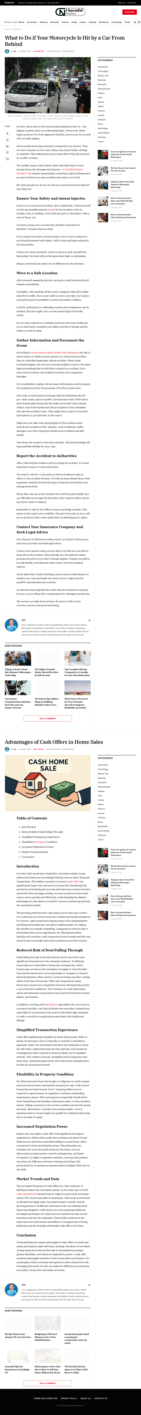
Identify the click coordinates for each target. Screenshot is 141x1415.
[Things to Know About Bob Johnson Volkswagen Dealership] (18, 658)
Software (102, 137)
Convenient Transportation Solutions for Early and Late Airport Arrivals (18, 703)
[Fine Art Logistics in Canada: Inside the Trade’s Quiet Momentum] (103, 154)
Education (54, 22)
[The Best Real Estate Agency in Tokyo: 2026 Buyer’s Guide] (77, 1355)
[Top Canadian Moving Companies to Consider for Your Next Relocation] (77, 658)
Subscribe (130, 12)
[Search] (134, 22)
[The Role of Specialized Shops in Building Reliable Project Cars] (48, 687)
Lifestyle (92, 22)
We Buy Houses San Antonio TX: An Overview (38, 3)
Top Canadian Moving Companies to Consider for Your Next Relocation (77, 672)
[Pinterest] (7, 152)
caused (51, 209)
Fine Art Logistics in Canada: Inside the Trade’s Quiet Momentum (123, 154)
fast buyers (51, 1004)
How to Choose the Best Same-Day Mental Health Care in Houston (122, 201)
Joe (14, 51)
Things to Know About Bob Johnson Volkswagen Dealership (18, 672)
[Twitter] (7, 139)
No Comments (54, 51)
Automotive (32, 22)
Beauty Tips (103, 75)
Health (74, 22)
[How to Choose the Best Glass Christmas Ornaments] (103, 217)
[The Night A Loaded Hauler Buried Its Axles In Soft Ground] (48, 658)
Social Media (103, 133)
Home (21, 22)
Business (44, 22)
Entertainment (104, 89)
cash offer (73, 881)
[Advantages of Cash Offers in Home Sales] (48, 783)
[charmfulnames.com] (70, 12)
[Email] (7, 158)
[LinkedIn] (7, 146)
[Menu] (139, 22)
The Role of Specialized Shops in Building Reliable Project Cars (46, 701)
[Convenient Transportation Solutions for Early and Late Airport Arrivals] (18, 687)
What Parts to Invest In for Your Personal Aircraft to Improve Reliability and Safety (76, 703)
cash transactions (26, 1193)
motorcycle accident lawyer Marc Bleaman (54, 352)
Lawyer (83, 22)
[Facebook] (7, 133)
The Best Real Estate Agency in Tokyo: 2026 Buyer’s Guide (76, 1369)
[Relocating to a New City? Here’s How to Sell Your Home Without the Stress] (48, 1355)
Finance (101, 111)
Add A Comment (48, 718)
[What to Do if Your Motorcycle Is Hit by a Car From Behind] (48, 85)
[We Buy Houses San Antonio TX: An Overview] (103, 171)
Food (100, 97)
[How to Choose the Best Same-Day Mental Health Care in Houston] (103, 201)
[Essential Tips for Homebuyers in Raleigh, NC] (18, 1355)
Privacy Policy (69, 1398)
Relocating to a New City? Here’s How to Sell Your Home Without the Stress (48, 1369)
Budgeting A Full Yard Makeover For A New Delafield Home (46, 1337)
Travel (127, 22)
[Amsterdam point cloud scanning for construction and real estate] (77, 1323)
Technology (116, 22)
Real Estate (104, 22)
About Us (121, 3)
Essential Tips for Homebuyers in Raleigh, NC (17, 1369)
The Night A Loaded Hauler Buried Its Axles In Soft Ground (46, 672)
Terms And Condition (45, 1398)
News (100, 124)
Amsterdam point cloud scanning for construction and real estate (76, 1338)
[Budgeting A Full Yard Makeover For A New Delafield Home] (48, 1323)
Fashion (65, 22)
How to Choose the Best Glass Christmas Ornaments (123, 216)
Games (101, 102)
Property (41, 841)
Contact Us (131, 3)
